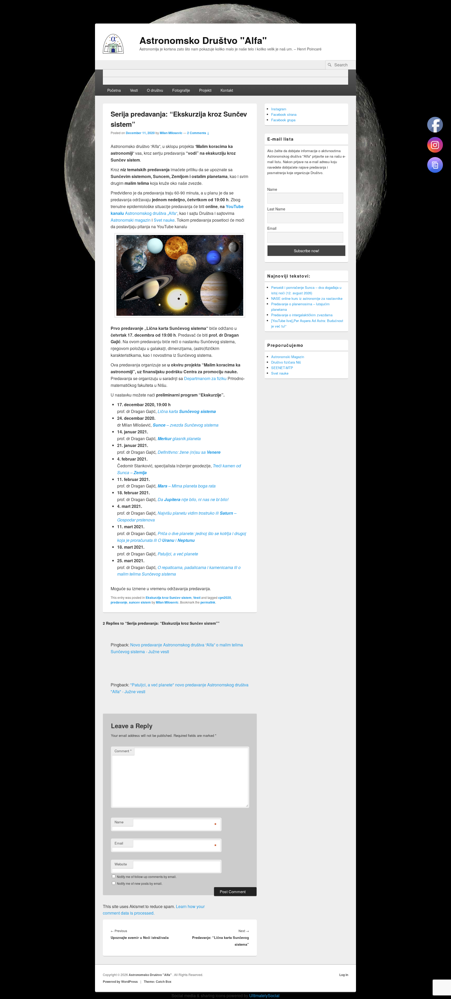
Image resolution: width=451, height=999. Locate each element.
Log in (343, 974)
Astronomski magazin (131, 220)
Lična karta (187, 411)
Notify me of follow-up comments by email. (146, 876)
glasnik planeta (179, 438)
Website (121, 864)
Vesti (134, 90)
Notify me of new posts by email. (139, 883)
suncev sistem (140, 602)
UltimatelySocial (264, 995)
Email (119, 843)
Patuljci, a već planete (178, 554)
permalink (207, 602)
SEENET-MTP (282, 367)
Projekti (205, 90)
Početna (114, 90)
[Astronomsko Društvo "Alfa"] (113, 52)
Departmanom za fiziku (205, 378)
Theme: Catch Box (157, 981)
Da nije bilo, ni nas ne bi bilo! (193, 499)
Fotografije (181, 90)
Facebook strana (283, 114)
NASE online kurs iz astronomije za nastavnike (306, 298)
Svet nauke (164, 220)
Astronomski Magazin (287, 356)
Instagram (278, 108)
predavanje (119, 602)
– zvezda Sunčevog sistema (185, 425)
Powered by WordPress (120, 981)
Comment (123, 750)
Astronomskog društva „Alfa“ (151, 213)
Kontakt (227, 90)
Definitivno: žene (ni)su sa (189, 452)
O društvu (155, 90)
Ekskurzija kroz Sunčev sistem (169, 597)
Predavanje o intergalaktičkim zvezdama (302, 314)
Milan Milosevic (171, 132)
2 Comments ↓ (198, 132)
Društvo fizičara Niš (286, 362)
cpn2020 (224, 597)
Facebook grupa (283, 119)
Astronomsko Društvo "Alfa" (203, 40)
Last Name (276, 208)
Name (119, 821)
